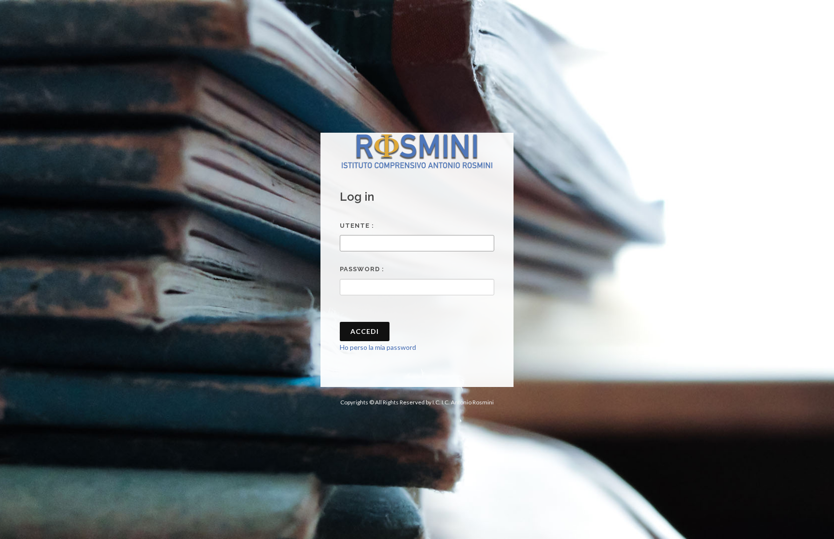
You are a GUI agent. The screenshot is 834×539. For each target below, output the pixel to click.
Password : (362, 269)
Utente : (357, 225)
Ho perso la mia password (378, 347)
